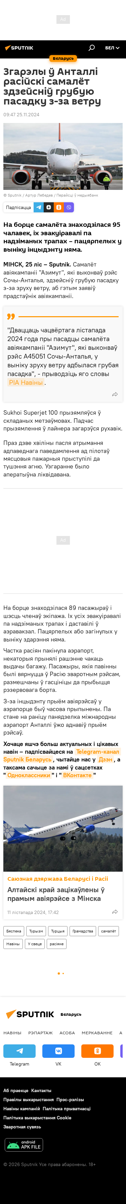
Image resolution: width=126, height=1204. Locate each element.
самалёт (108, 930)
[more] (115, 394)
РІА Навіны (26, 382)
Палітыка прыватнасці (67, 1109)
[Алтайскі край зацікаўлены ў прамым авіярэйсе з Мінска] (63, 829)
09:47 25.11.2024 (21, 115)
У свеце (35, 943)
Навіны (13, 943)
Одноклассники (28, 775)
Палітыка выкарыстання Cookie (37, 1118)
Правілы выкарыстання (28, 1099)
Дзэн (105, 759)
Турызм (36, 930)
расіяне (57, 943)
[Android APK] (24, 1145)
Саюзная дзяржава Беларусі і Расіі (57, 879)
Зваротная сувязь (22, 1127)
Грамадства (83, 930)
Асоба (67, 1033)
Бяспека (13, 930)
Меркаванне (97, 1033)
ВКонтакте (77, 775)
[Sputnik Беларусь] (20, 50)
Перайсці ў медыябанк (77, 195)
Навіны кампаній (21, 1109)
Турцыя (58, 930)
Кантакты (41, 1090)
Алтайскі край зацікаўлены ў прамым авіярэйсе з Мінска (55, 894)
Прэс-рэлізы (70, 1099)
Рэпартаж (40, 1033)
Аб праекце (16, 1090)
